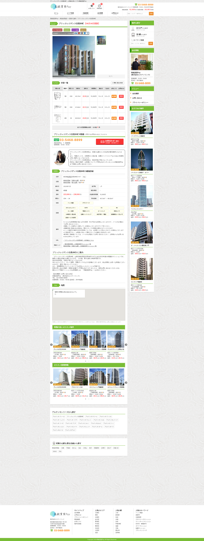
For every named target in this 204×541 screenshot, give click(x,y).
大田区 (97, 530)
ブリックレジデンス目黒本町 (75, 416)
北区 (96, 532)
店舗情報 (67, 143)
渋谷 (116, 521)
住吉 (116, 517)
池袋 (116, 526)
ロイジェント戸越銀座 (78, 349)
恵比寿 (117, 530)
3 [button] (92, 361)
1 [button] (86, 361)
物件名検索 (77, 524)
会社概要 (100, 13)
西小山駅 (74, 182)
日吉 (60, 451)
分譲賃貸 (138, 517)
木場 (116, 519)
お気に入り (91, 6)
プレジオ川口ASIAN (59, 349)
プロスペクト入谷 (77, 387)
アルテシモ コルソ (83, 423)
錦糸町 (117, 515)
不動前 (68, 448)
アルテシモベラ (109, 426)
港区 (96, 515)
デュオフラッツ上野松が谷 (116, 349)
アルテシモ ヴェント (85, 420)
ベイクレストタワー (137, 209)
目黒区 (70, 177)
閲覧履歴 (99, 6)
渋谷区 (97, 528)
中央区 (97, 524)
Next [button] (126, 344)
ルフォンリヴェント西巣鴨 (98, 349)
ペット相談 (139, 512)
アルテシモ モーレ (97, 426)
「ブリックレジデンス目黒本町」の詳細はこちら (78, 240)
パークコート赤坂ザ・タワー (140, 172)
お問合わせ (115, 13)
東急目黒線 (66, 180)
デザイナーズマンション (143, 519)
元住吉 (55, 451)
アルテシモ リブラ (72, 420)
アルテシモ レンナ (84, 426)
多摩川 (103, 448)
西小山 (74, 448)
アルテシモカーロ (58, 430)
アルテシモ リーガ (58, 423)
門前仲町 (118, 524)
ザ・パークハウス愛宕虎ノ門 (140, 245)
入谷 (116, 512)
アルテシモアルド (70, 430)
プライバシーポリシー (81, 517)
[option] (62, 345)
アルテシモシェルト (58, 426)
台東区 (97, 517)
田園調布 (96, 448)
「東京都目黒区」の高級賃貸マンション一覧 (77, 244)
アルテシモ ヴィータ (59, 416)
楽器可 (138, 515)
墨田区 (97, 526)
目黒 (63, 448)
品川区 (97, 519)
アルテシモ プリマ (71, 423)
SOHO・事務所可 (141, 524)
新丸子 (109, 448)
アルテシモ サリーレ (91, 416)
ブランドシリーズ (141, 530)
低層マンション (140, 528)
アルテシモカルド (96, 423)
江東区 (97, 512)
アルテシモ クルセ (99, 420)
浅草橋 (117, 532)
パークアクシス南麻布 (138, 136)
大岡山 (85, 448)
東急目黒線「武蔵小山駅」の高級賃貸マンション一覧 (80, 246)
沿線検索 (85, 13)
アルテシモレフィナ (112, 420)
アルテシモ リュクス (59, 420)
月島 (116, 528)
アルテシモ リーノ (108, 423)
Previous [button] (51, 344)
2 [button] (89, 361)
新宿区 (97, 521)
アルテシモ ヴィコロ (105, 416)
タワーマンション (141, 526)
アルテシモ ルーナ (72, 426)
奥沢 (90, 448)
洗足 (79, 448)
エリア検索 (70, 13)
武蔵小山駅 (75, 180)
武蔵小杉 (116, 448)
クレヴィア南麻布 (136, 282)
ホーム (56, 13)
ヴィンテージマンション (143, 521)
